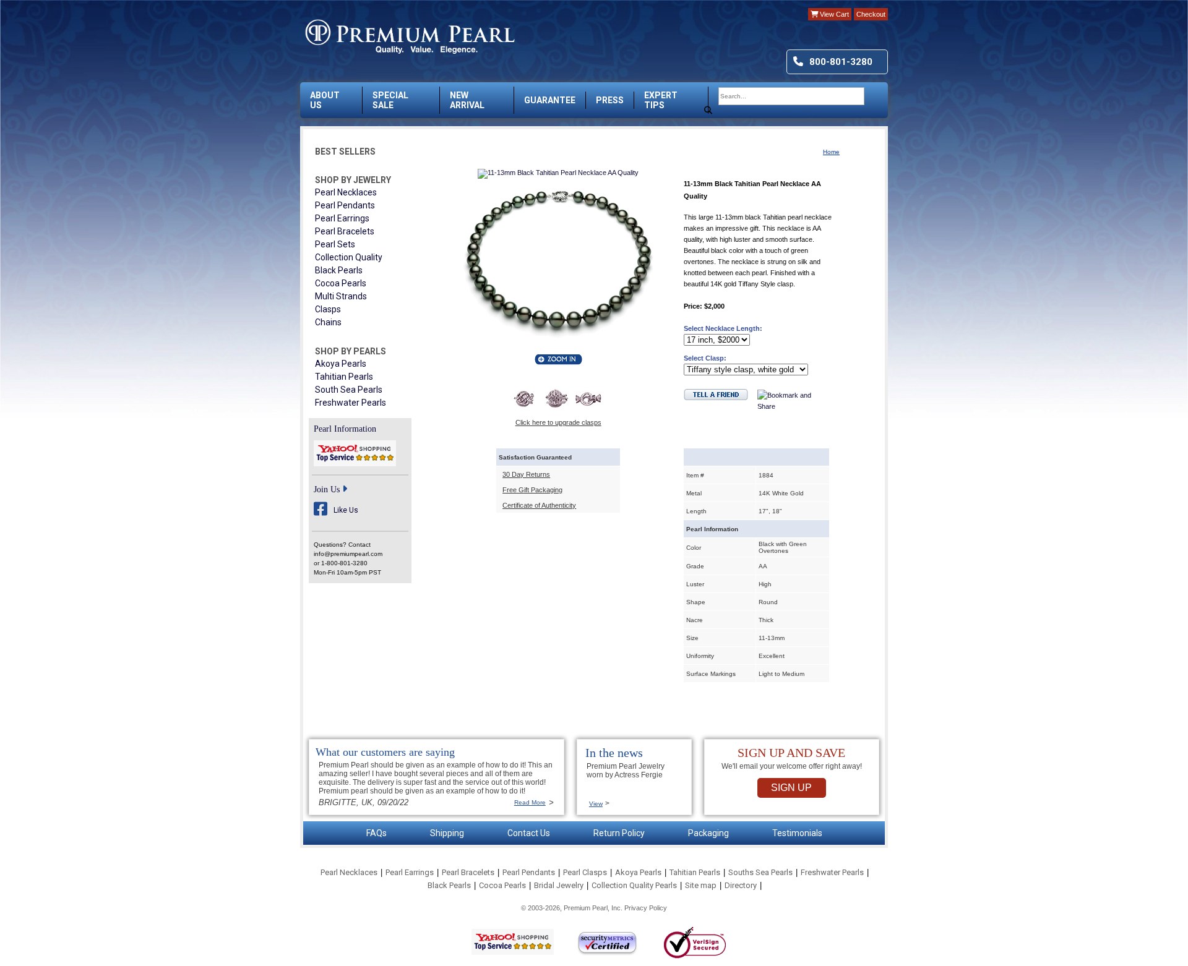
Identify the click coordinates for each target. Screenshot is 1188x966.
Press (610, 100)
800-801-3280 (840, 61)
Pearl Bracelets (344, 231)
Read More (530, 802)
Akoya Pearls (340, 364)
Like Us (346, 510)
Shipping (447, 833)
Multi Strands (341, 296)
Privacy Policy (645, 908)
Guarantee (549, 100)
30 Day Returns (526, 474)
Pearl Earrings (342, 218)
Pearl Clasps (585, 872)
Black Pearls (339, 270)
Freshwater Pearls (350, 403)
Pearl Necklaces (346, 192)
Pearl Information (345, 429)
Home (831, 151)
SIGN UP (791, 787)
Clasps (328, 309)
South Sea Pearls (348, 390)
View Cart (833, 14)
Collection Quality (348, 257)
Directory (741, 885)
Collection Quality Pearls (634, 885)
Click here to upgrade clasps (558, 422)
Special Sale (390, 100)
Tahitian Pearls (344, 377)
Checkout (870, 14)
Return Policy (619, 833)
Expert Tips (661, 100)
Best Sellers (345, 151)
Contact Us (528, 833)
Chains (328, 322)
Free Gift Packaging (532, 490)
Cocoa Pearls (340, 283)
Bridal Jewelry (558, 885)
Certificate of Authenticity (539, 505)
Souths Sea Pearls (760, 872)
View (596, 803)
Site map (701, 885)
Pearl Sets (335, 244)
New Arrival (467, 100)
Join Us (327, 489)
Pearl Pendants (345, 205)
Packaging (708, 833)
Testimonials (797, 833)
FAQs (376, 833)
